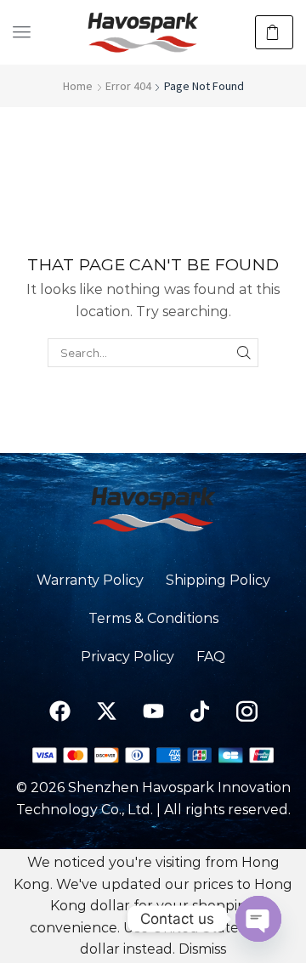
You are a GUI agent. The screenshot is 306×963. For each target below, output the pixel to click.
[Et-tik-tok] (199, 710)
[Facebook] (59, 710)
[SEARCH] (244, 352)
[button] (22, 31)
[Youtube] (153, 710)
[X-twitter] (106, 710)
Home (78, 85)
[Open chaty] (258, 919)
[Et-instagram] (246, 710)
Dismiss (202, 949)
